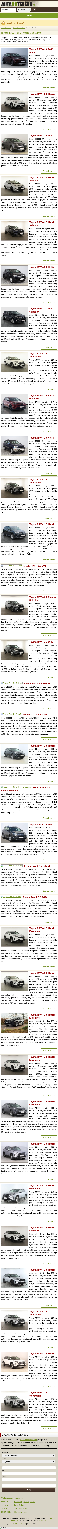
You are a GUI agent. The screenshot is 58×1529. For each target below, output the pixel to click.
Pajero (24, 1512)
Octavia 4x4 (22, 1509)
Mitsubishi (6, 1512)
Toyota (4, 1505)
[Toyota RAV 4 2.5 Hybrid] (15, 112)
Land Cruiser (19, 1505)
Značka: (5, 1453)
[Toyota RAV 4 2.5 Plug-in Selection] (15, 615)
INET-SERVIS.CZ (19, 1524)
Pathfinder (18, 1502)
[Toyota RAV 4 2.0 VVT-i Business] (15, 414)
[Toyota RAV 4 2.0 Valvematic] (15, 371)
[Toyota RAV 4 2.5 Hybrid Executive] (16, 787)
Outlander (18, 1512)
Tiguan (17, 1498)
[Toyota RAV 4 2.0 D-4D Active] (15, 67)
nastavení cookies (45, 1524)
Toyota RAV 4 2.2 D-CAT (42, 267)
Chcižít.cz (43, 1520)
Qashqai (26, 1502)
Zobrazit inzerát (49, 88)
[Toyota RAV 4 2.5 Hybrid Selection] (15, 195)
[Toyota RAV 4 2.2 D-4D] (15, 660)
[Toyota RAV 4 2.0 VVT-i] (15, 456)
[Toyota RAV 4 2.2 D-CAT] (15, 285)
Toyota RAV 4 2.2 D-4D (41, 642)
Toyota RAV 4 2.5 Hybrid (42, 94)
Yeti (15, 1509)
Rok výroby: (6, 1465)
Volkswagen (7, 1498)
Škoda (4, 1508)
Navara (32, 1502)
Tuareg (22, 1498)
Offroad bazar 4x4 (19, 28)
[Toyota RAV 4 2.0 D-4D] (15, 154)
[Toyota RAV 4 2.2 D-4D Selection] (15, 327)
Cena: (4, 1477)
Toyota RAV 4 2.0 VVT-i (41, 438)
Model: (4, 1459)
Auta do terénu (6, 28)
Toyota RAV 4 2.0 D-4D (41, 135)
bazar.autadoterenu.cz (28, 1440)
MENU (29, 16)
